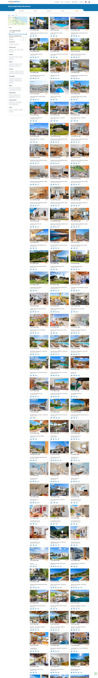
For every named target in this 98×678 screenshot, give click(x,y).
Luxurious (11, 109)
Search (77, 10)
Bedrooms (11, 37)
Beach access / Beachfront (14, 73)
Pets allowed (12, 78)
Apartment (11, 49)
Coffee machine (12, 66)
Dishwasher (16, 64)
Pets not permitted (18, 78)
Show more (11, 51)
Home (9, 15)
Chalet (18, 49)
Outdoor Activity (12, 97)
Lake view (21, 71)
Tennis (11, 95)
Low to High (11, 44)
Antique (21, 109)
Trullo (22, 49)
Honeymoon (16, 109)
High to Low (16, 44)
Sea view (17, 71)
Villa (15, 49)
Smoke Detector (12, 102)
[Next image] (47, 23)
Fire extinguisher (18, 102)
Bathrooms (11, 39)
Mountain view (12, 71)
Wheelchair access (18, 80)
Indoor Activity (15, 95)
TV (19, 95)
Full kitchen (11, 64)
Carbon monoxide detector (14, 104)
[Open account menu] (88, 2)
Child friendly (12, 80)
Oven (21, 64)
